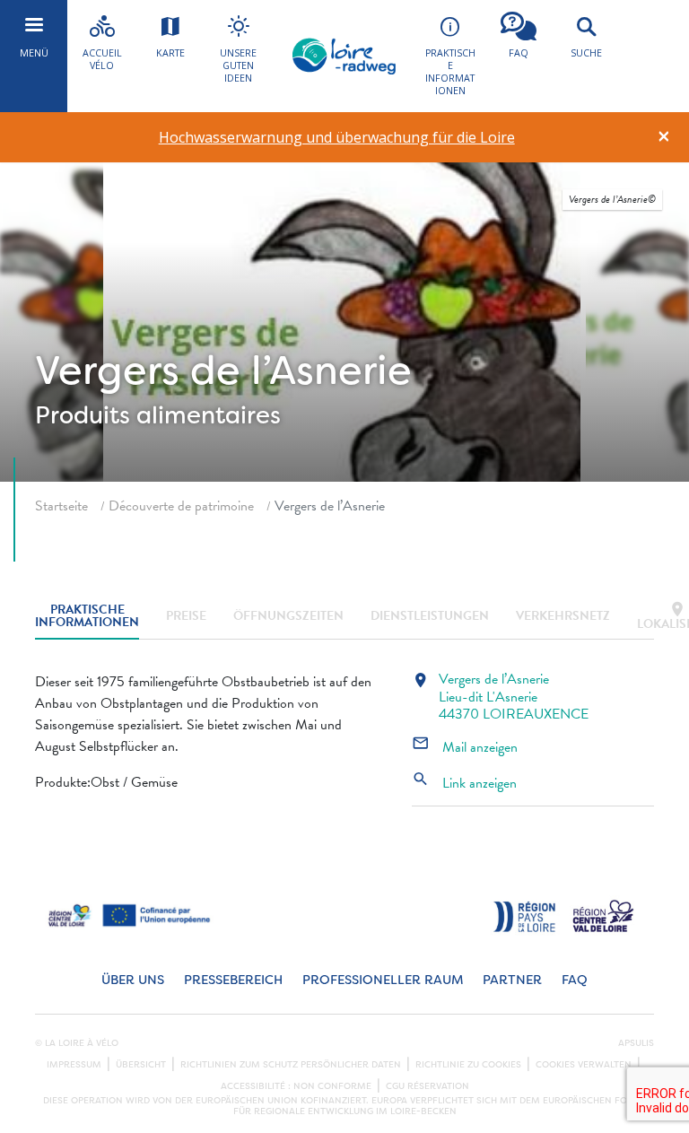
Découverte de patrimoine (181, 506)
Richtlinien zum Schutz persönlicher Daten (290, 1064)
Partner (512, 980)
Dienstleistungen (430, 615)
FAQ (575, 980)
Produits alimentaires (158, 415)
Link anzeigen (464, 783)
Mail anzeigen (465, 747)
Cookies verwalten (584, 1064)
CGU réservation (427, 1086)
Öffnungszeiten (288, 615)
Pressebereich (233, 980)
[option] (337, 137)
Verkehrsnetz (563, 615)
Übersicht (141, 1064)
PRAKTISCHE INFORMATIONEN (87, 617)
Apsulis (636, 1043)
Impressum (74, 1064)
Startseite (61, 506)
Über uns (132, 980)
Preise (186, 615)
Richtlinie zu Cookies (468, 1064)
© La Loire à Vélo (76, 1043)
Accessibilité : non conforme (296, 1086)
